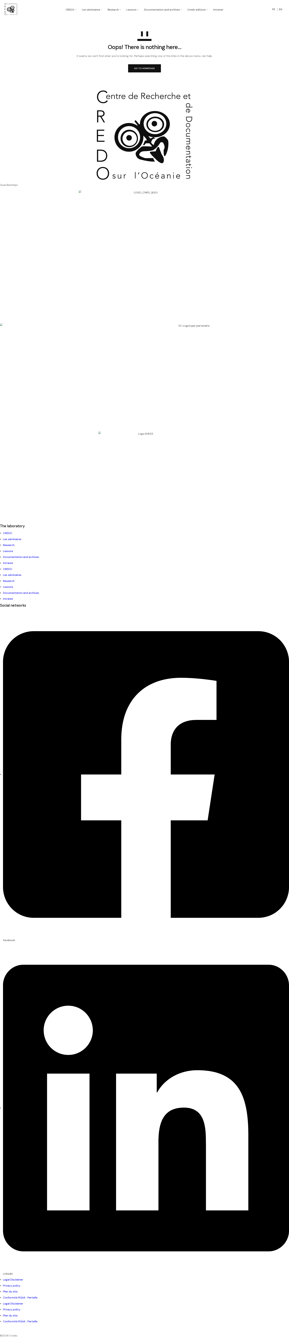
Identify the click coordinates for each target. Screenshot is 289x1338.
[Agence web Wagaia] (5, 1328)
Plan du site (10, 1291)
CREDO (7, 533)
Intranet (8, 563)
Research (8, 545)
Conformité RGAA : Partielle (20, 1297)
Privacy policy (11, 1285)
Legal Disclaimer (13, 1279)
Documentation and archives (21, 557)
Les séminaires (12, 539)
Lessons (8, 551)
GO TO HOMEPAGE (144, 68)
